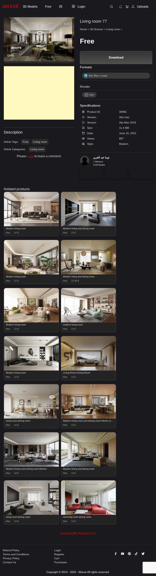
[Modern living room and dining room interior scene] (88, 417)
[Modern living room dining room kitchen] (31, 465)
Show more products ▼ (78, 533)
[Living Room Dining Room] (88, 369)
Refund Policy (11, 550)
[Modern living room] (31, 225)
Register (59, 554)
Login (30, 156)
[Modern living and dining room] (88, 225)
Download (116, 57)
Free (25, 141)
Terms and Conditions (16, 554)
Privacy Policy (11, 558)
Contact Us (9, 562)
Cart (56, 558)
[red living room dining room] (88, 513)
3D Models (30, 6)
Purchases (60, 562)
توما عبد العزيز (101, 157)
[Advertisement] (39, 93)
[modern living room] (88, 321)
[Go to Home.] (10, 7)
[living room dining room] (31, 417)
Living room (40, 141)
